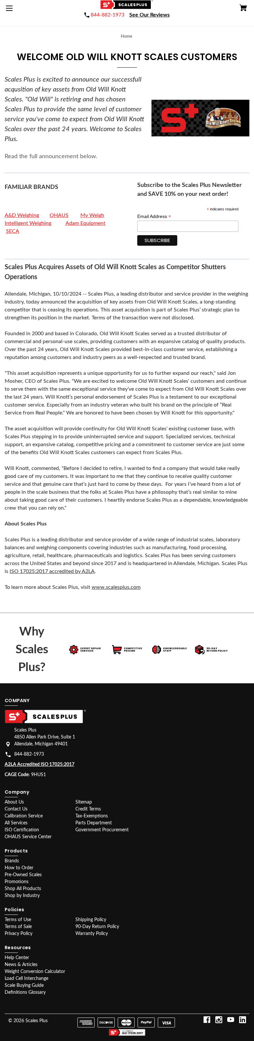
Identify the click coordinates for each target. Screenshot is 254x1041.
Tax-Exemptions (91, 816)
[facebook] (206, 1019)
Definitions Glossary (25, 992)
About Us (14, 802)
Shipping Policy (90, 919)
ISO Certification (22, 830)
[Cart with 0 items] (243, 8)
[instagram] (218, 1019)
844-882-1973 (29, 754)
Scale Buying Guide (24, 985)
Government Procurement (102, 830)
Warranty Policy (91, 933)
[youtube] (230, 1019)
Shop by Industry (22, 895)
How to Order (19, 868)
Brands (12, 861)
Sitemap (83, 802)
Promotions (16, 881)
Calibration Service (24, 816)
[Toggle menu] (10, 10)
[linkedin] (242, 1019)
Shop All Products (23, 888)
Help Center (17, 957)
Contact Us (16, 809)
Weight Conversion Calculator (35, 971)
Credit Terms (88, 809)
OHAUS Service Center (28, 837)
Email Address (154, 216)
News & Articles (21, 964)
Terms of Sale (18, 926)
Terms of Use (18, 919)
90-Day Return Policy (97, 926)
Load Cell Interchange (26, 978)
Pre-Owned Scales (23, 875)
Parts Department (93, 823)
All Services (16, 823)
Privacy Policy (18, 933)
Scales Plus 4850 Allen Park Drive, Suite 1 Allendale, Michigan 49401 (44, 737)
